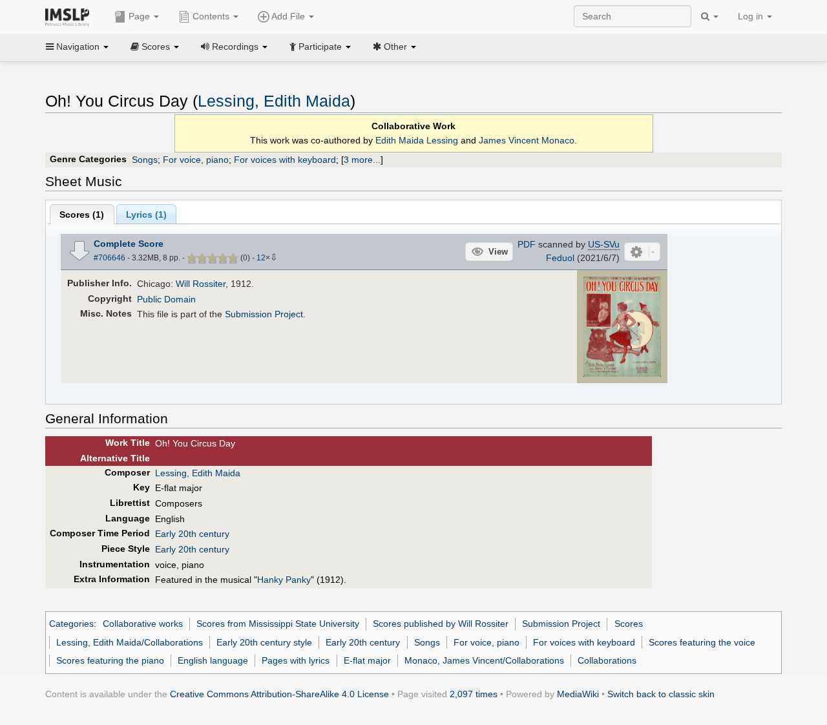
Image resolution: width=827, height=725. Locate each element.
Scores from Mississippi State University (277, 623)
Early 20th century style (264, 642)
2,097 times (473, 694)
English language (213, 660)
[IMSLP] (70, 16)
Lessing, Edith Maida (274, 101)
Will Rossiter (200, 283)
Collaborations (607, 660)
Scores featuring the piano (110, 660)
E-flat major (367, 660)
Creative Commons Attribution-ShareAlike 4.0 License (279, 694)
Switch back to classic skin (661, 694)
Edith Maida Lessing (416, 140)
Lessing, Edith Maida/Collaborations (129, 642)
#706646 (109, 257)
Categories (71, 623)
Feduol (560, 258)
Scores (628, 623)
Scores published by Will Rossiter (440, 623)
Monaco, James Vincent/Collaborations (484, 660)
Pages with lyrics (296, 660)
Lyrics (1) (146, 214)
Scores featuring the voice (702, 642)
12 (261, 257)
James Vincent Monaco (526, 140)
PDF (527, 244)
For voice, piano (196, 159)
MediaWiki (578, 694)
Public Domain (166, 299)
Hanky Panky (284, 579)
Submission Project (264, 314)
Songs (145, 159)
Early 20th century (192, 534)
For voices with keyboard (285, 159)
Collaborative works (143, 623)
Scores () (81, 214)
